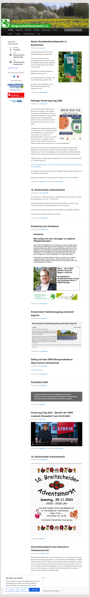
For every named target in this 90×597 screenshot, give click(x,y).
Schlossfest (16, 50)
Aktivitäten (36, 30)
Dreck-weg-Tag (59, 181)
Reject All (23, 590)
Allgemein (42, 181)
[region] (23, 584)
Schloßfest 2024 (39, 382)
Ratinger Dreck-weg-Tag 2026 (46, 100)
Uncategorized (43, 92)
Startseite (10, 30)
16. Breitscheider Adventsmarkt (48, 456)
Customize (11, 590)
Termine (55, 30)
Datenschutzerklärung (28, 34)
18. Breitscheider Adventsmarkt (48, 189)
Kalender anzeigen (13, 68)
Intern (38, 34)
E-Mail (68, 177)
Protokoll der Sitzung (37, 370)
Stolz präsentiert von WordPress (51, 591)
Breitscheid (28, 30)
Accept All (34, 590)
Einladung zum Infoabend (45, 226)
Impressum (18, 34)
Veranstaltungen (46, 30)
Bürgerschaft (19, 30)
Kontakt (10, 34)
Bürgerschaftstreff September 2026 (18, 56)
